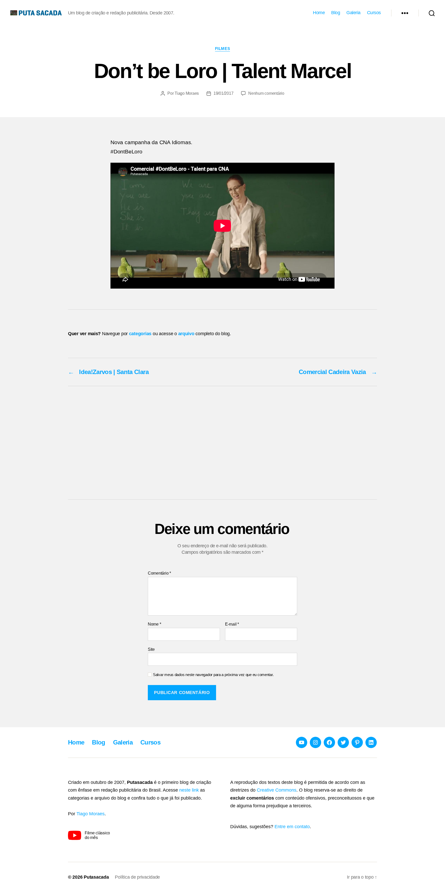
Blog (335, 12)
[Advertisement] (222, 443)
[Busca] (431, 13)
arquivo (186, 333)
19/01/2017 (223, 93)
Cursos (374, 12)
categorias (140, 333)
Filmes (222, 48)
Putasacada (96, 877)
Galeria (353, 12)
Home (319, 12)
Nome (154, 624)
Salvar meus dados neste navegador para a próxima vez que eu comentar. (213, 674)
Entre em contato (292, 826)
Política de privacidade (137, 877)
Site (151, 649)
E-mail (232, 624)
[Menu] (404, 13)
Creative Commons (276, 790)
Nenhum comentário (266, 93)
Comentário (159, 573)
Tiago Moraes (187, 93)
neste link (189, 790)
